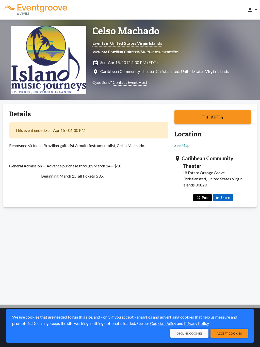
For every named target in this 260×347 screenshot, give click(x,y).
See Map (182, 145)
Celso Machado (125, 31)
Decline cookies (189, 333)
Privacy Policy (196, 323)
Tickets (212, 117)
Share (225, 198)
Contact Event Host (130, 82)
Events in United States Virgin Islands (127, 43)
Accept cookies (229, 333)
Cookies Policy (163, 323)
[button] (252, 10)
